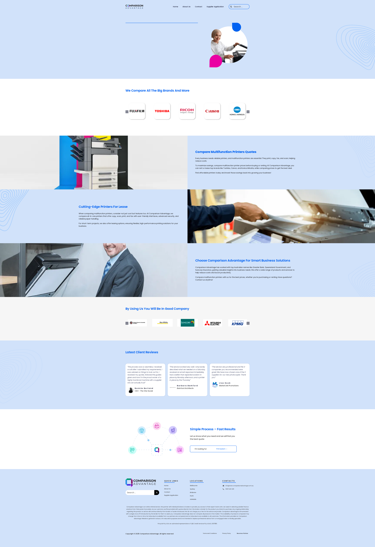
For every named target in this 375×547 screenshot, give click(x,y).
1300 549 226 (229, 489)
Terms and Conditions (210, 533)
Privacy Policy (226, 533)
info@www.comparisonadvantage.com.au (239, 486)
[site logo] (134, 5)
